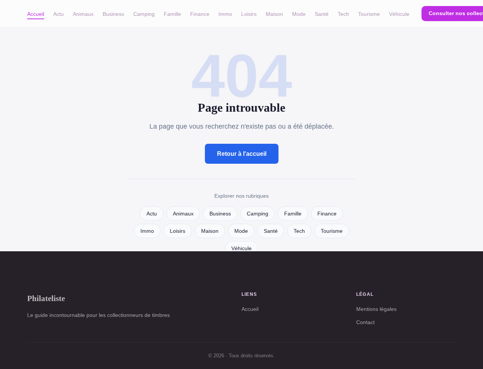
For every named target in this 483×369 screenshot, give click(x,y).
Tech (343, 14)
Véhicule (399, 14)
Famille (172, 14)
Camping (144, 14)
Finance (199, 14)
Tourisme (369, 14)
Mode (299, 14)
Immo (225, 14)
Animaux (83, 14)
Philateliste (46, 298)
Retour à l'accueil (241, 154)
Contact (365, 322)
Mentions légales (376, 309)
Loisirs (249, 14)
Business (113, 14)
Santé (322, 14)
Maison (274, 14)
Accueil (35, 14)
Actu (58, 14)
